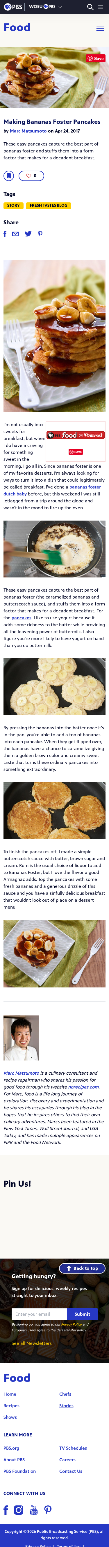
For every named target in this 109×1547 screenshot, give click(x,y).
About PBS (14, 1459)
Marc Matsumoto (28, 131)
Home (9, 1394)
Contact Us (70, 1471)
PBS (13, 7)
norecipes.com (83, 1087)
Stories (66, 1405)
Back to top (86, 1268)
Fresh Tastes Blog (48, 205)
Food (17, 28)
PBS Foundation (19, 1471)
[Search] (90, 7)
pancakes (21, 617)
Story (13, 205)
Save (78, 452)
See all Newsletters (32, 1343)
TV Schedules (73, 1448)
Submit (82, 1314)
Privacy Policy (71, 1324)
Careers (67, 1459)
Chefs (65, 1394)
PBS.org (11, 1448)
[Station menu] (60, 7)
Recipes (11, 1405)
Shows (10, 1417)
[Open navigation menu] (100, 7)
